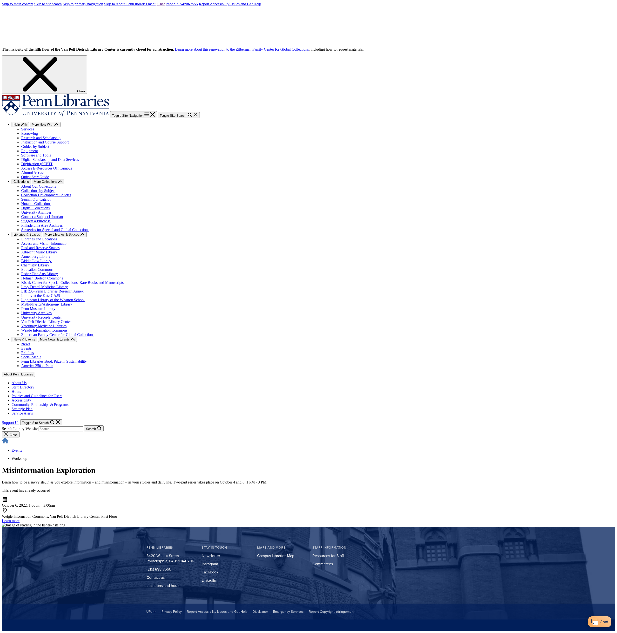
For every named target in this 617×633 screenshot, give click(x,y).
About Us (19, 383)
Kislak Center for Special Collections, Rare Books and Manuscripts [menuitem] (72, 282)
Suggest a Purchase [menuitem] (36, 221)
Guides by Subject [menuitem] (35, 146)
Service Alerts (22, 413)
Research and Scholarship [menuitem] (40, 138)
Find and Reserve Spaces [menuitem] (40, 248)
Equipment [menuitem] (29, 151)
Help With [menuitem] (20, 124)
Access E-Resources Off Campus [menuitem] (46, 168)
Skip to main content (17, 4)
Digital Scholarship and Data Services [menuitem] (50, 159)
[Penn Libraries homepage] (56, 115)
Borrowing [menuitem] (29, 133)
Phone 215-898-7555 (182, 4)
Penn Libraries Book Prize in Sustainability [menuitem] (54, 361)
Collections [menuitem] (21, 182)
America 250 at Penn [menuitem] (37, 366)
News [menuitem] (25, 344)
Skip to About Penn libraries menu (130, 4)
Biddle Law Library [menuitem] (36, 261)
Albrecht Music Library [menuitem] (39, 252)
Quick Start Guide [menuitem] (35, 177)
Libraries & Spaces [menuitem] (26, 234)
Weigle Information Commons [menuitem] (44, 330)
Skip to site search (48, 4)
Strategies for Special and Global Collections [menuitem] (55, 230)
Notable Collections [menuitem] (36, 204)
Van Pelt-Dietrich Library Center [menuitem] (46, 322)
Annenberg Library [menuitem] (36, 256)
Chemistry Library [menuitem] (35, 265)
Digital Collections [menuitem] (35, 208)
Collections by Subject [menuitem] (38, 191)
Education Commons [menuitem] (37, 269)
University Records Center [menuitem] (41, 317)
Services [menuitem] (27, 129)
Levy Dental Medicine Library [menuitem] (44, 287)
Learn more (11, 521)
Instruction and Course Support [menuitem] (45, 142)
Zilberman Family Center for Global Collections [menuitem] (57, 335)
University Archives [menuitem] (36, 212)
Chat (161, 4)
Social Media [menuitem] (31, 357)
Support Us (10, 423)
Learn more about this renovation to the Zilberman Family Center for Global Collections (242, 49)
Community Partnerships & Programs (40, 404)
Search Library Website (20, 429)
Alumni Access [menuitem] (32, 172)
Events (17, 450)
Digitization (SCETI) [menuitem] (37, 164)
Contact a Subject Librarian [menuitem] (42, 217)
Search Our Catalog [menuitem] (36, 199)
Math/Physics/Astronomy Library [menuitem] (46, 304)
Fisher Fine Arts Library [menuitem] (39, 274)
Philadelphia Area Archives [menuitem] (42, 225)
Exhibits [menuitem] (27, 353)
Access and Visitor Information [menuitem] (44, 243)
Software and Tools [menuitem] (36, 155)
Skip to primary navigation (83, 4)
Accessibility (21, 400)
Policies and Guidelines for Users (37, 396)
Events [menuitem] (26, 348)
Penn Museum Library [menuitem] (38, 308)
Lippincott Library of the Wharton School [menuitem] (53, 300)
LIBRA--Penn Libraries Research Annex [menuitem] (52, 291)
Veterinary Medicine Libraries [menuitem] (44, 326)
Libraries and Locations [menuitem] (39, 239)
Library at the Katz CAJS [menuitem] (40, 295)
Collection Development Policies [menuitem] (46, 195)
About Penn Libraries (18, 374)
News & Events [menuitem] (24, 339)
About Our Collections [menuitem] (38, 186)
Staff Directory (23, 387)
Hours (16, 391)
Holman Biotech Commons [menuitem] (42, 278)
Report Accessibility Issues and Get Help (230, 4)
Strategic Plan (22, 409)
